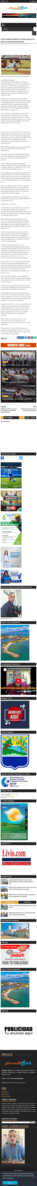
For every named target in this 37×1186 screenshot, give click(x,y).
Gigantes (6, 211)
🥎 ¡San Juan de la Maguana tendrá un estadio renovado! (16, 365)
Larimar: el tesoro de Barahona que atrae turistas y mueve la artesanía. (22, 906)
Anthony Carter (19, 311)
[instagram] (33, 1)
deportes (25, 45)
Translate (12, 797)
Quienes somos (5, 1092)
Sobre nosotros (5, 1094)
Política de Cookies (6, 1096)
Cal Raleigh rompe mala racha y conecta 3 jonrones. (14, 382)
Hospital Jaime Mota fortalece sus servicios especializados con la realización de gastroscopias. (22, 913)
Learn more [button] (10, 1178)
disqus (27, 417)
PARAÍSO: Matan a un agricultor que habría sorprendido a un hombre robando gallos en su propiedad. (22, 895)
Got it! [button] (10, 1182)
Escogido (26, 265)
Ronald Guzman (23, 330)
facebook (33, 417)
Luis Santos (16, 304)
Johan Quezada (16, 308)
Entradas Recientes (9, 902)
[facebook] (30, 1)
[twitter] (35, 1)
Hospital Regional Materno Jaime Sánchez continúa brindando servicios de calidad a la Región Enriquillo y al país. (21, 881)
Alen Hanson (13, 256)
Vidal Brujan (18, 239)
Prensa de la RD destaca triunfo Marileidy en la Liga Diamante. (17, 399)
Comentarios (27, 902)
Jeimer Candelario (15, 322)
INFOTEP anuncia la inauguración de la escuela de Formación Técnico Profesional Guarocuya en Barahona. (22, 888)
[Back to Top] (22, 1171)
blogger (22, 417)
